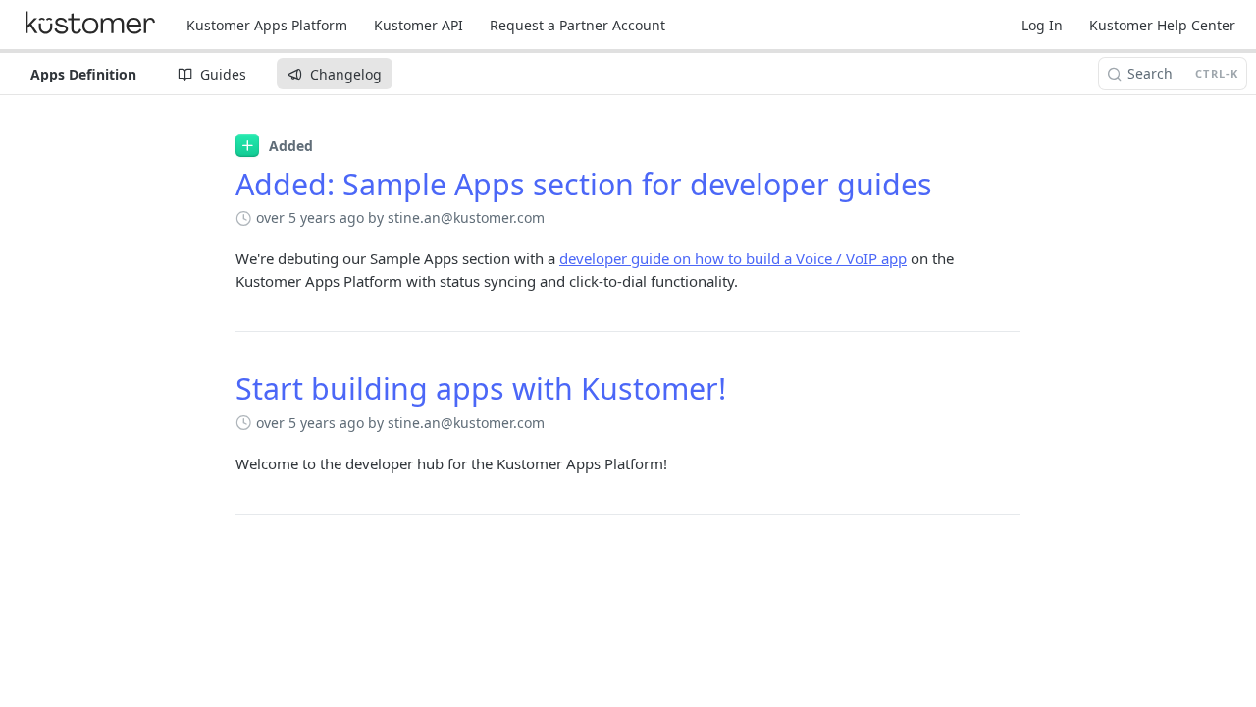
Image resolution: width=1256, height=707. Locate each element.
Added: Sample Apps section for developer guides (584, 184)
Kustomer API (418, 25)
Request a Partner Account (577, 25)
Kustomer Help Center (1162, 25)
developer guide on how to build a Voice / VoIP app (733, 258)
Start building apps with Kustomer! (481, 388)
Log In (1042, 25)
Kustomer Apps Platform (266, 25)
